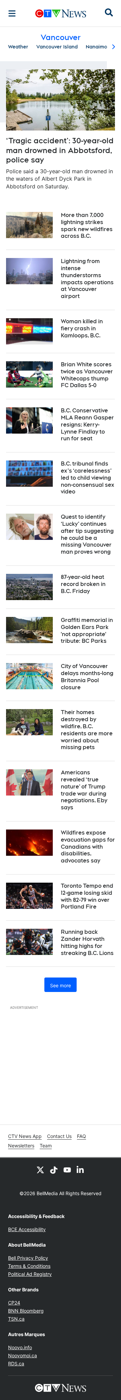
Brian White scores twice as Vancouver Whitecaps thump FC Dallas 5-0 (87, 375)
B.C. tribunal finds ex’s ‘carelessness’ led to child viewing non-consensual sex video (87, 477)
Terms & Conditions (29, 1266)
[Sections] (12, 13)
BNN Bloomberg (26, 1311)
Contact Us (59, 1136)
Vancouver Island (57, 46)
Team (46, 1145)
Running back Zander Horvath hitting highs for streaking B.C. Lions (87, 942)
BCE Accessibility (27, 1229)
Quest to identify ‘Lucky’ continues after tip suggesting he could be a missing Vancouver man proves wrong (87, 534)
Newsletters (21, 1145)
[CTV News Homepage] (60, 13)
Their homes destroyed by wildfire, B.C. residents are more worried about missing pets (87, 729)
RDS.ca (16, 1363)
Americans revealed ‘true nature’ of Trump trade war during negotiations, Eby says (84, 790)
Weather (18, 46)
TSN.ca (16, 1319)
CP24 (14, 1302)
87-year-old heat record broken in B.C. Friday (83, 584)
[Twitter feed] (40, 1170)
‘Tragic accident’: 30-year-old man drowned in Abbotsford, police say (60, 150)
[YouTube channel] (67, 1170)
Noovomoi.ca (22, 1355)
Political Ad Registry (30, 1274)
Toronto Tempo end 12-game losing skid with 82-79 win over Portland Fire (87, 896)
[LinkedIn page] (81, 1170)
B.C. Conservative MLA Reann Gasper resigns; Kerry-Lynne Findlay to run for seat (87, 424)
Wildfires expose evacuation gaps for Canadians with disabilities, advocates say (88, 847)
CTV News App (25, 1136)
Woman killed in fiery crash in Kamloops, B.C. (82, 328)
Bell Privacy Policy (28, 1258)
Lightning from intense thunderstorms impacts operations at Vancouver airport (87, 278)
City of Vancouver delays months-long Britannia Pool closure (87, 676)
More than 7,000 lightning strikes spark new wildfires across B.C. (87, 225)
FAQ (81, 1136)
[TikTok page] (54, 1170)
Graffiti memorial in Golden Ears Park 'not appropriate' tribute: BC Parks (87, 630)
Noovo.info (20, 1347)
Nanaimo (96, 46)
